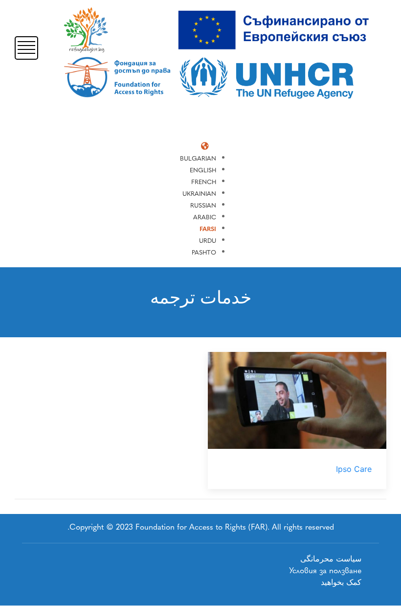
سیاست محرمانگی (330, 558)
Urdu (207, 240)
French (203, 182)
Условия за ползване (325, 570)
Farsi (208, 229)
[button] (26, 47)
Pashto (204, 252)
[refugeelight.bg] (220, 54)
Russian (203, 205)
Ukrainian (199, 193)
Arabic (204, 217)
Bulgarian (198, 158)
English (203, 170)
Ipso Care (354, 469)
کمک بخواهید (341, 582)
